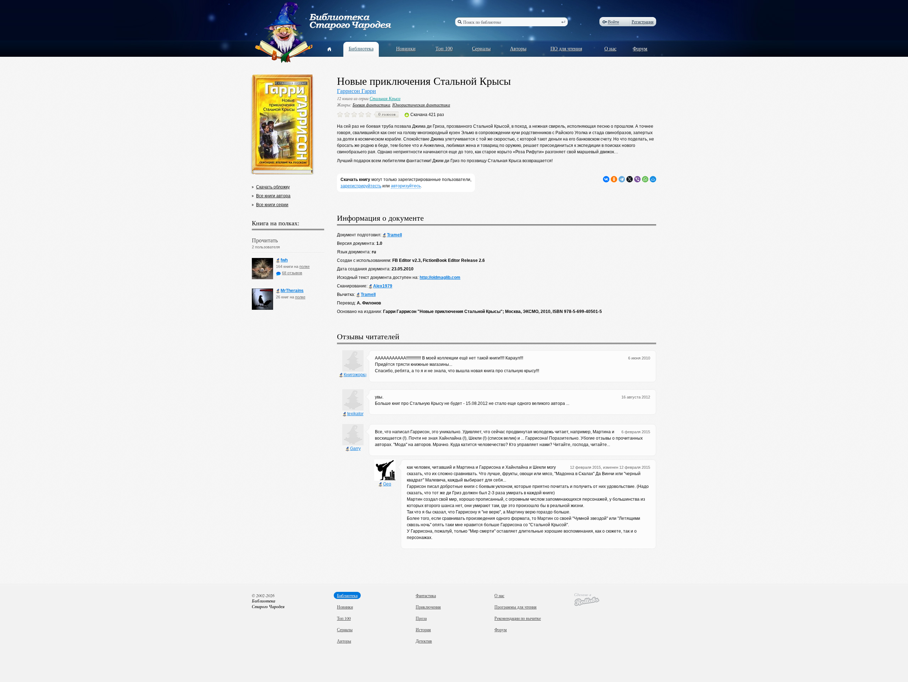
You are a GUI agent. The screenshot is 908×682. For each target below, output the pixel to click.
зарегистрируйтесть (360, 185)
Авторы (518, 48)
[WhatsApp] (645, 179)
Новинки (406, 48)
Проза (421, 618)
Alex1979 (382, 286)
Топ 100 (444, 48)
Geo (387, 484)
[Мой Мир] (653, 179)
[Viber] (637, 179)
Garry (355, 448)
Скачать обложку (273, 187)
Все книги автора (273, 195)
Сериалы (481, 48)
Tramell (394, 234)
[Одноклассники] (614, 179)
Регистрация (643, 21)
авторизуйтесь (406, 185)
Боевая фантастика (371, 105)
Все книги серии (272, 204)
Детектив (424, 641)
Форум (640, 48)
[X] (629, 179)
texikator (355, 413)
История (423, 629)
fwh (284, 260)
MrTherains (292, 290)
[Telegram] (622, 179)
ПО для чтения (566, 48)
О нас (610, 48)
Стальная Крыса (385, 98)
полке (304, 266)
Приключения (428, 607)
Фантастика (426, 595)
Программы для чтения (515, 607)
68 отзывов (292, 273)
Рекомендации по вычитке (517, 618)
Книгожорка (355, 374)
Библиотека (361, 48)
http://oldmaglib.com (440, 277)
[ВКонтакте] (606, 179)
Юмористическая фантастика (421, 105)
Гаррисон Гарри (356, 90)
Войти (613, 21)
